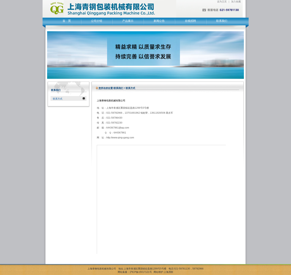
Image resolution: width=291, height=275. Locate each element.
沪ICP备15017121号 (141, 272)
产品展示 (127, 20)
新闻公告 (159, 20)
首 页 (67, 20)
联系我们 (221, 20)
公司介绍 (96, 20)
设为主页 (222, 1)
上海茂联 (168, 272)
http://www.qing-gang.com (120, 137)
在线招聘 (190, 20)
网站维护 (158, 272)
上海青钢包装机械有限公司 (101, 268)
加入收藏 (236, 1)
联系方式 (57, 98)
